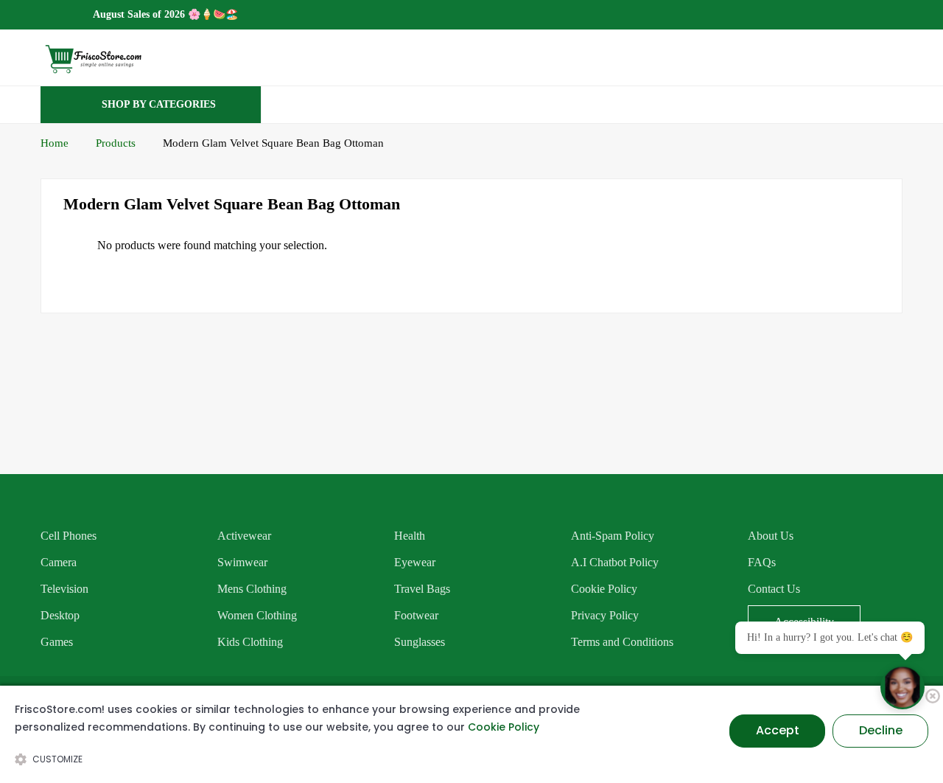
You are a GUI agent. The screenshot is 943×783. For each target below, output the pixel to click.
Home (55, 143)
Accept (777, 730)
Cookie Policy (503, 727)
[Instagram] (898, 14)
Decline (880, 730)
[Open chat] (902, 687)
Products (116, 143)
